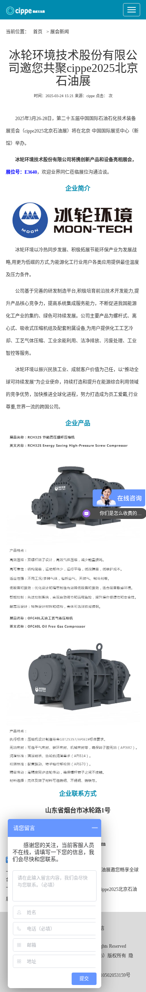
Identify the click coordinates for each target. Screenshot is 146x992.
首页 (37, 32)
